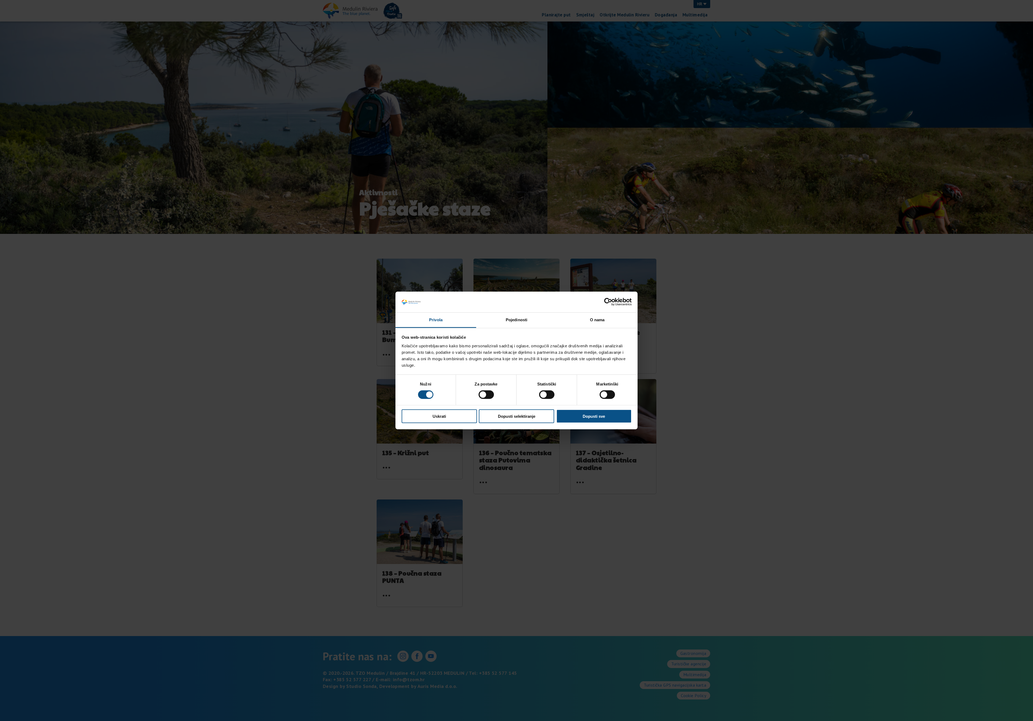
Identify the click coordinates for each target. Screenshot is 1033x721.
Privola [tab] (436, 319)
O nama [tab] (597, 319)
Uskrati (439, 416)
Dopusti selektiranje (516, 416)
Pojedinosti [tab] (516, 319)
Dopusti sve (594, 416)
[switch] (486, 394)
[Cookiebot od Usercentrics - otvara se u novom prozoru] (608, 302)
